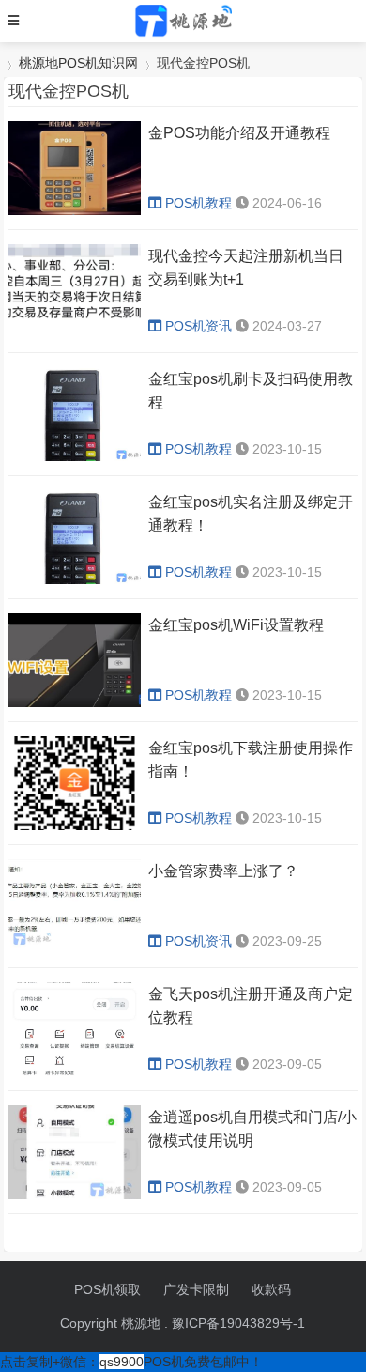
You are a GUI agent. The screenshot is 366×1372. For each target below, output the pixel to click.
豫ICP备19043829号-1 (238, 1323)
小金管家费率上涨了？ (223, 871)
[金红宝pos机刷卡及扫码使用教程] (74, 456)
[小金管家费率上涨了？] (74, 948)
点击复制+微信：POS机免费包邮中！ (131, 1361)
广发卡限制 (196, 1289)
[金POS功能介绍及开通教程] (74, 210)
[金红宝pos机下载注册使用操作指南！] (74, 825)
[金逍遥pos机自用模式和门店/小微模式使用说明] (74, 1194)
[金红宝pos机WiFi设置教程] (74, 702)
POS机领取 (107, 1289)
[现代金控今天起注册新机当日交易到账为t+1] (74, 333)
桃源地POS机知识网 (78, 62)
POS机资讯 (198, 325)
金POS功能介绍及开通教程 (239, 133)
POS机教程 (198, 202)
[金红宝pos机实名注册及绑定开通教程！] (74, 579)
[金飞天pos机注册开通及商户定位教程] (74, 1071)
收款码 (271, 1289)
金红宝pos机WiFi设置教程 (236, 625)
